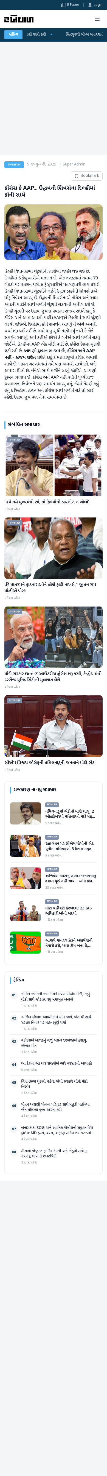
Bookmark (89, 175)
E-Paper (73, 5)
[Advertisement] (53, 98)
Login (98, 5)
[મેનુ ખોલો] (97, 18)
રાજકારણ (14, 164)
